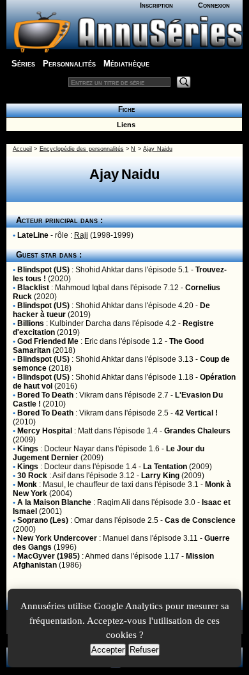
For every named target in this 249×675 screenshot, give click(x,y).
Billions (30, 323)
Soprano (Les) (42, 520)
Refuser (144, 650)
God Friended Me (48, 341)
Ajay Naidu (157, 149)
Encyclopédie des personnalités (82, 149)
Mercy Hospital (44, 430)
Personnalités (69, 63)
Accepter (107, 650)
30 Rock (32, 475)
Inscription (156, 5)
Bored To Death (45, 395)
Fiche (124, 109)
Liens (124, 124)
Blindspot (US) (43, 269)
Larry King (160, 475)
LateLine (33, 235)
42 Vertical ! (196, 412)
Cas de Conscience (200, 520)
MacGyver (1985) (48, 556)
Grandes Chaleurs (197, 430)
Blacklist (33, 287)
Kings (27, 448)
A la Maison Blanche (54, 502)
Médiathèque (126, 63)
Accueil (22, 149)
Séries (23, 63)
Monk (27, 484)
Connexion (214, 5)
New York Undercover (57, 538)
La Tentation (165, 466)
